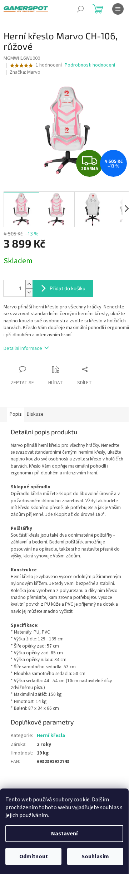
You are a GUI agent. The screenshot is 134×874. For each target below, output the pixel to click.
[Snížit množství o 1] (29, 292)
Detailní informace (23, 348)
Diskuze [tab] (35, 414)
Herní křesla (51, 735)
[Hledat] (80, 9)
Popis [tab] (16, 414)
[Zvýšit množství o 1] (29, 284)
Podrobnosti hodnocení (90, 65)
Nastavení (64, 834)
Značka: (25, 72)
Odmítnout (33, 856)
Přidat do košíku (67, 288)
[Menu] (118, 9)
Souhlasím (95, 856)
